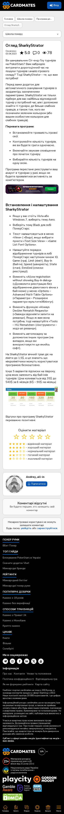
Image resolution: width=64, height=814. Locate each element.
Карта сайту (42, 684)
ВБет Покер (10, 545)
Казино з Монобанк (14, 620)
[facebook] (19, 661)
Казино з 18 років (13, 598)
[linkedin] (26, 661)
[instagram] (12, 661)
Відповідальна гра (46, 679)
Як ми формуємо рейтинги (18, 684)
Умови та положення (39, 673)
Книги (6, 638)
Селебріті (8, 648)
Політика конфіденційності (18, 679)
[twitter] (33, 661)
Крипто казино (11, 626)
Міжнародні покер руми (16, 585)
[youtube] (41, 661)
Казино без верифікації (16, 603)
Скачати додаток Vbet (16, 563)
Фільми (7, 643)
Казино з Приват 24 (14, 615)
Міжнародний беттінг (15, 580)
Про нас (7, 673)
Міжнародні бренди (14, 568)
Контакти (19, 673)
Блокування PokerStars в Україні (22, 557)
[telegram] (5, 661)
